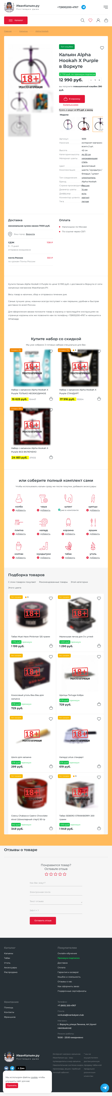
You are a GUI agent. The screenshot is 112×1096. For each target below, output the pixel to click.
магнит (85, 197)
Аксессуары (10, 967)
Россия (86, 185)
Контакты (9, 1012)
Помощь (8, 1007)
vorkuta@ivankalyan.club (71, 1015)
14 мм (85, 189)
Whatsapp (13, 319)
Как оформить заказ (68, 986)
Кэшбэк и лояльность (69, 977)
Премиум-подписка (68, 958)
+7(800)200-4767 (76, 315)
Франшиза (9, 1017)
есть (84, 193)
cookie (34, 1077)
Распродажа (10, 972)
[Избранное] (90, 20)
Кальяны (8, 953)
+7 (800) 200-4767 (67, 1005)
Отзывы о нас (65, 981)
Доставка (63, 963)
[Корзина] (106, 20)
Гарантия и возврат (68, 972)
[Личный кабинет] (98, 20)
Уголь (7, 963)
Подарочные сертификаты (72, 991)
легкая (85, 201)
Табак (7, 958)
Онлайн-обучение (67, 953)
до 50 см (86, 154)
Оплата (61, 967)
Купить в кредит (76, 110)
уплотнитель (89, 177)
